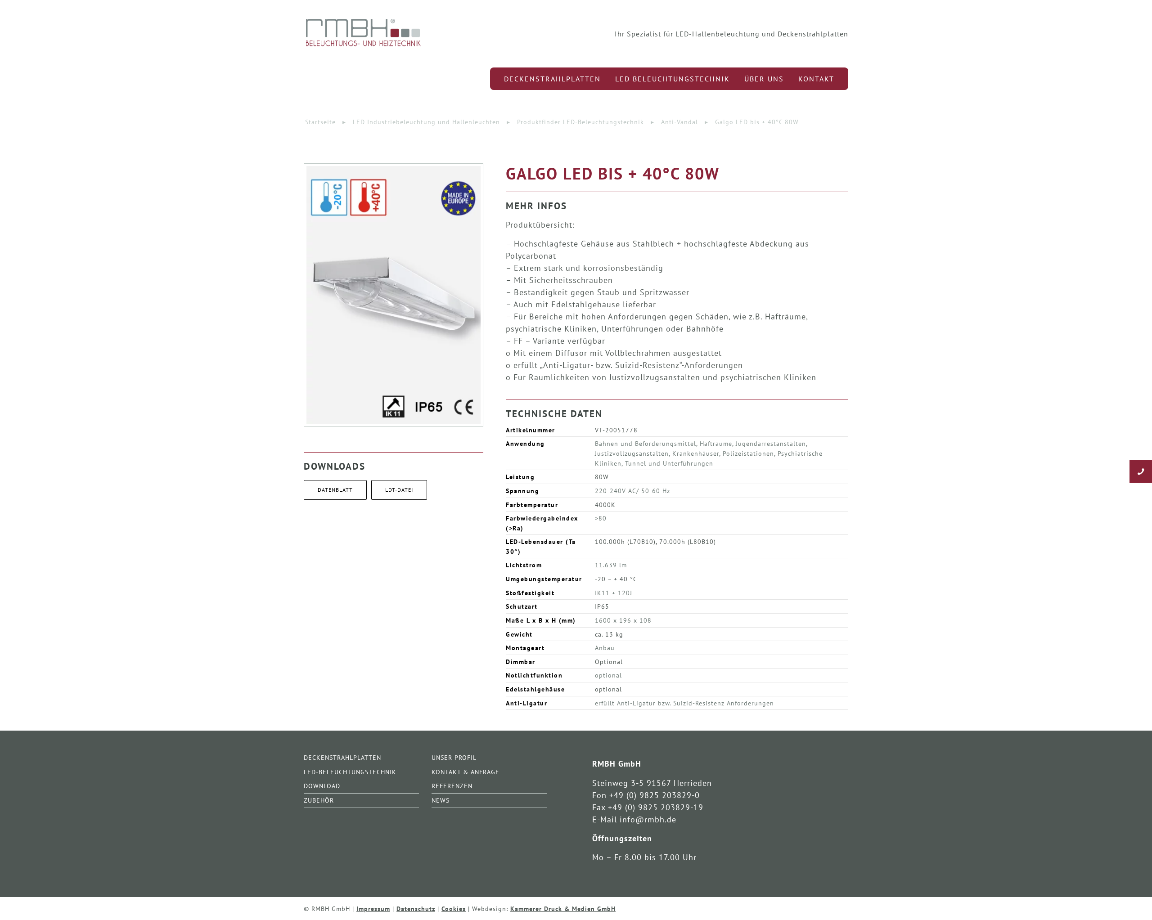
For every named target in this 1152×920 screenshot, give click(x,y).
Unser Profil (454, 757)
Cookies (453, 908)
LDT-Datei (399, 489)
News (441, 800)
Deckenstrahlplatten (342, 757)
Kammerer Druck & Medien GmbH (563, 908)
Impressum (373, 908)
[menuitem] (552, 78)
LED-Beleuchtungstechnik (350, 771)
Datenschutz (415, 908)
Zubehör (319, 800)
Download (322, 785)
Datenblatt (335, 489)
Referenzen (452, 785)
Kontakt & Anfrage (466, 771)
